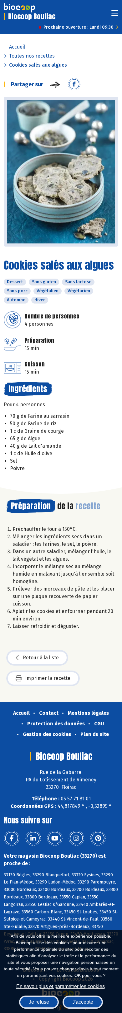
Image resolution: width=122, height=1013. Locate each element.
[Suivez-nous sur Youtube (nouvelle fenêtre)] (55, 838)
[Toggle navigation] (114, 15)
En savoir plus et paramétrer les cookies (60, 986)
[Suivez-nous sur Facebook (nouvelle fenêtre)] (11, 838)
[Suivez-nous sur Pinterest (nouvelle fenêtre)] (98, 838)
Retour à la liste (41, 658)
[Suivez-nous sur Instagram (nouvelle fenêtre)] (76, 838)
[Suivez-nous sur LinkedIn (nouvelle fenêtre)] (33, 838)
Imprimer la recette (47, 678)
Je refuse (39, 1002)
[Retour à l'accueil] (19, 7)
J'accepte (82, 1002)
